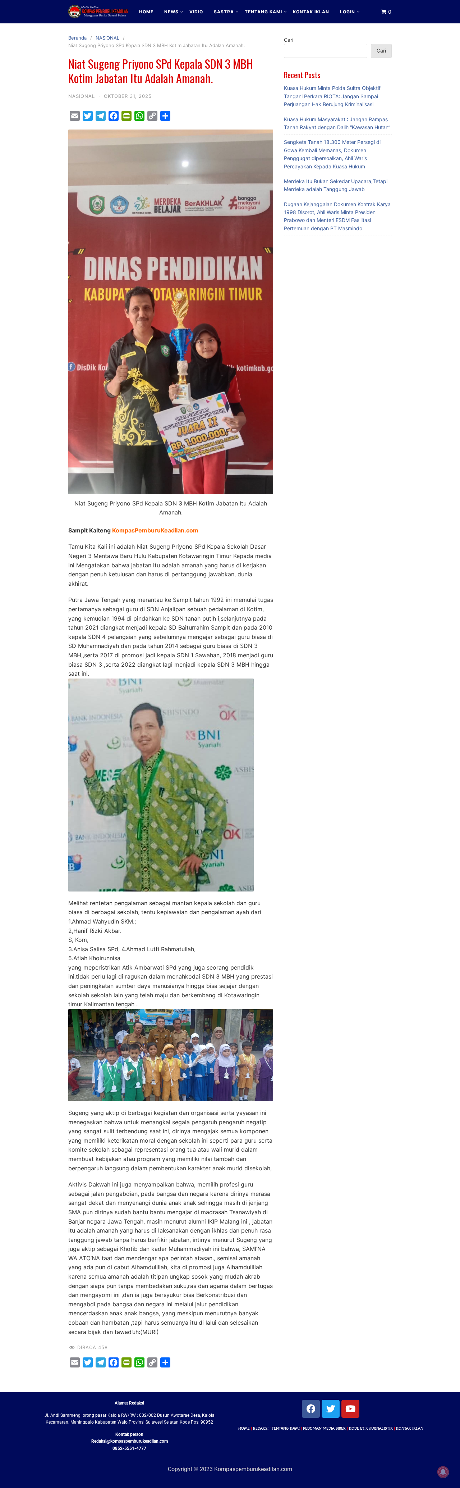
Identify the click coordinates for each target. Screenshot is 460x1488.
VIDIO (196, 11)
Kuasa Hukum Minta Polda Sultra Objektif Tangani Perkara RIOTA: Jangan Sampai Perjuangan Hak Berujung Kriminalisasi (332, 96)
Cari (288, 40)
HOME (146, 11)
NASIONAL (107, 38)
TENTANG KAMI (263, 11)
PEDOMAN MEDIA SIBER (324, 1428)
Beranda (77, 38)
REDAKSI (260, 1428)
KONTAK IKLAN (311, 11)
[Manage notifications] (443, 1472)
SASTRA (224, 11)
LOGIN (347, 11)
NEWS (171, 11)
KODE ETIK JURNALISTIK (371, 1428)
